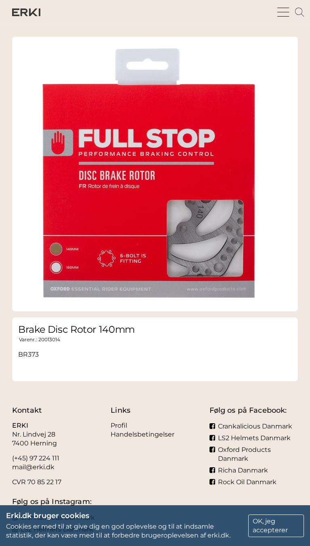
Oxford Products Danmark (244, 454)
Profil (119, 425)
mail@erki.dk (33, 467)
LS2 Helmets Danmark (254, 438)
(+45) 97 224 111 (35, 458)
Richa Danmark (243, 470)
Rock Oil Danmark (247, 482)
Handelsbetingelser (142, 434)
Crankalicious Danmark (255, 426)
